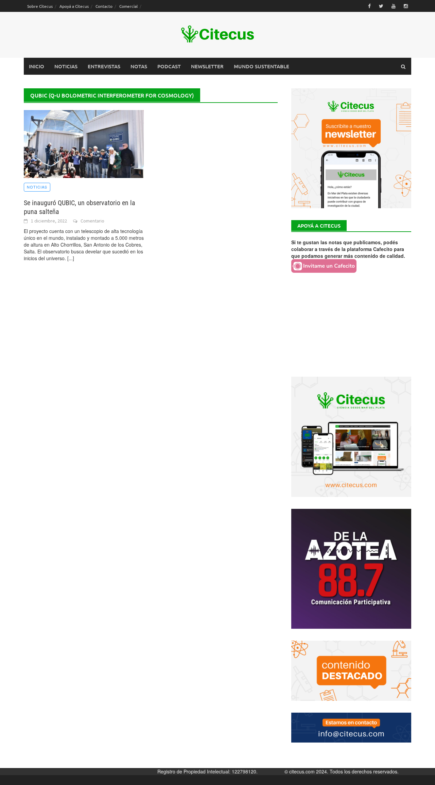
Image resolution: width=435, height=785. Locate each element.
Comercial (128, 6)
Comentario (92, 221)
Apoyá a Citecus (74, 6)
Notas (138, 66)
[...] (70, 258)
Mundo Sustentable (261, 66)
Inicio (36, 66)
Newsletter (207, 66)
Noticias (65, 66)
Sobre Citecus (40, 6)
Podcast (169, 66)
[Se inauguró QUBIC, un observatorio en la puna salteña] (84, 143)
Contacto (103, 6)
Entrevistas (104, 66)
